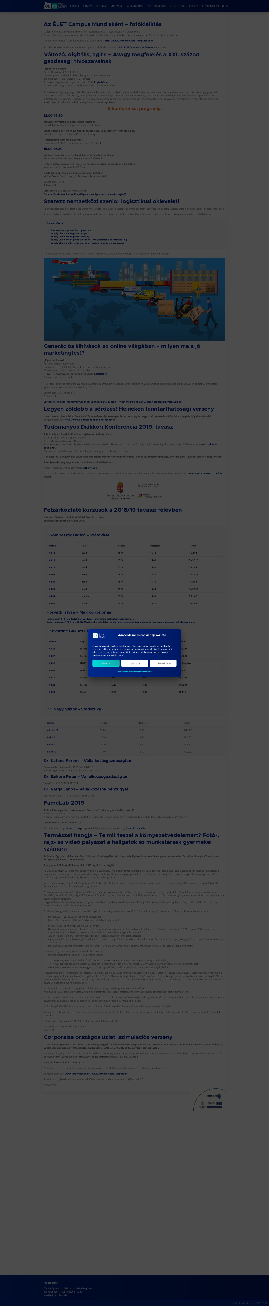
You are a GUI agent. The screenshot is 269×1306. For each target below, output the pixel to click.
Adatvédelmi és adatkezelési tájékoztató (134, 671)
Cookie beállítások (163, 663)
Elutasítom (135, 663)
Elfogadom (106, 663)
